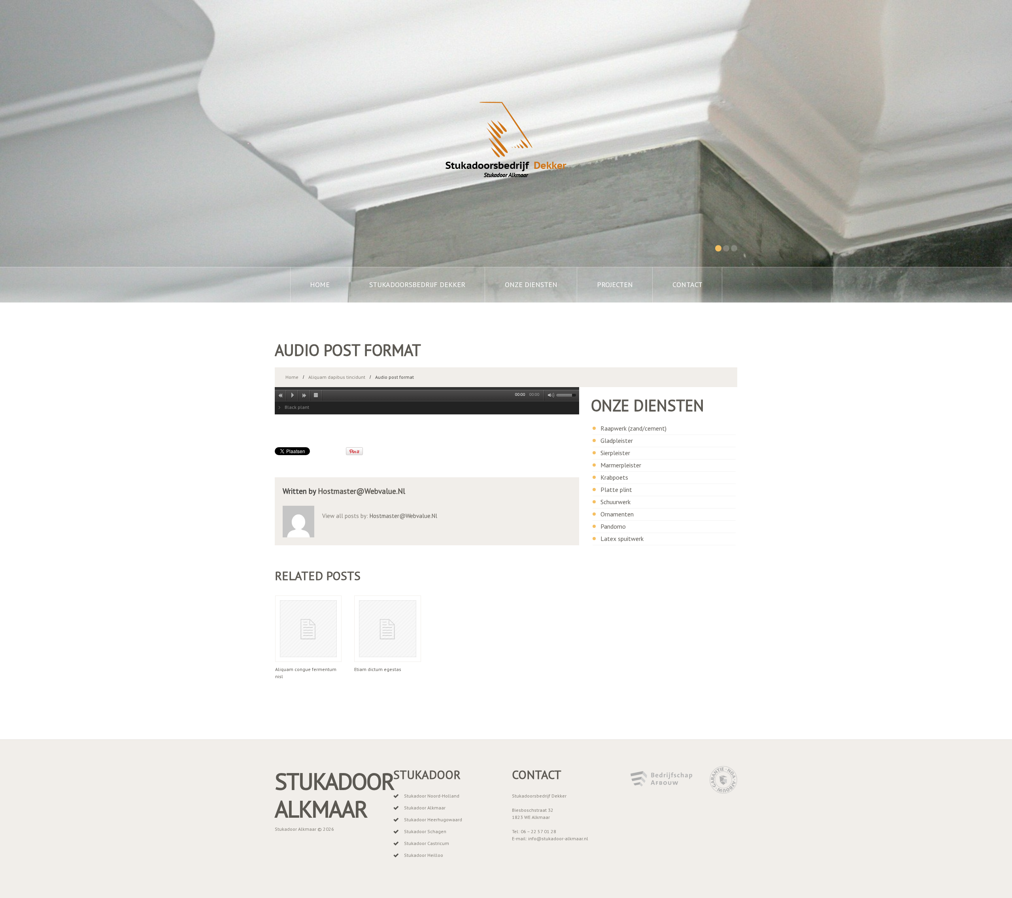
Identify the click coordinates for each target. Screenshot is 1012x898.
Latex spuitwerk (622, 539)
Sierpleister (615, 453)
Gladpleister (616, 440)
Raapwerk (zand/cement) (633, 428)
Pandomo (613, 526)
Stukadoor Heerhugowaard (433, 819)
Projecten (615, 284)
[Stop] (316, 395)
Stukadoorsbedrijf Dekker (417, 284)
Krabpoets (614, 477)
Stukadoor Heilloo (423, 855)
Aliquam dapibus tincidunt (336, 377)
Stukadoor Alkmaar (334, 795)
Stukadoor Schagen (425, 831)
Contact (687, 284)
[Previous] (281, 395)
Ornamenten (617, 514)
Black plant (297, 407)
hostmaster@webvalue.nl (361, 491)
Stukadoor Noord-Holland (431, 796)
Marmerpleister (620, 465)
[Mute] (549, 395)
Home (320, 284)
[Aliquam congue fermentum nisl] (308, 628)
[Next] (304, 395)
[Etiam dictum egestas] (387, 628)
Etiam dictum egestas (377, 669)
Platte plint (616, 489)
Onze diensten (531, 284)
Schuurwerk (615, 502)
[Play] (292, 395)
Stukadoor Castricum (426, 843)
